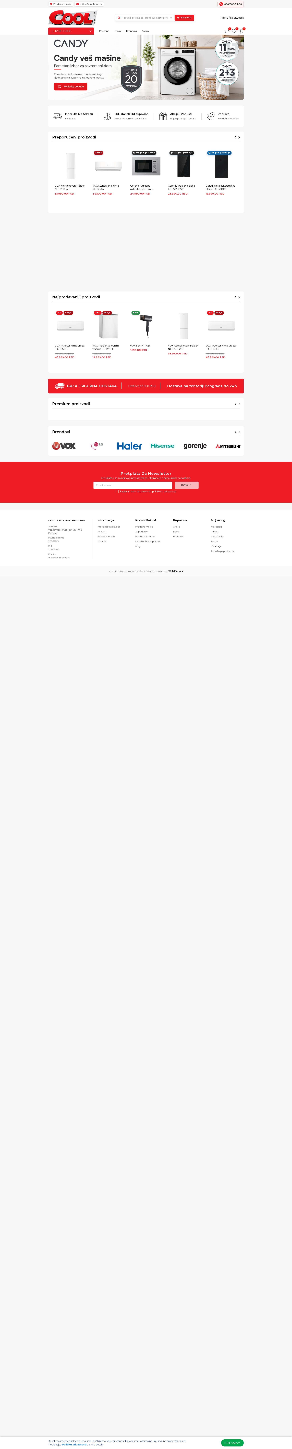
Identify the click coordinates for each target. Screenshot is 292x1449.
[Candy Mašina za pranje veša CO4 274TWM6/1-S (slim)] (185, 432)
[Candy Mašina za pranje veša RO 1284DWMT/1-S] (223, 432)
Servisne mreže (106, 595)
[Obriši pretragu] (171, 17)
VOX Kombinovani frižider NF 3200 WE (70, 187)
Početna (104, 31)
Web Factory (175, 630)
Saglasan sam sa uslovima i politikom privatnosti (148, 550)
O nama (102, 600)
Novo (117, 31)
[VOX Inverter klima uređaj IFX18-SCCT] (70, 326)
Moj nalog (216, 585)
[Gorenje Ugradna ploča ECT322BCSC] (184, 166)
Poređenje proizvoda (222, 610)
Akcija (145, 31)
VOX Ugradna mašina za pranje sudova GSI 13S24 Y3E (105, 454)
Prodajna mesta (144, 585)
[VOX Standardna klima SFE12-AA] (108, 166)
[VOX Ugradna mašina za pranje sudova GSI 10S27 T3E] (69, 432)
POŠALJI (186, 544)
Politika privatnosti (145, 595)
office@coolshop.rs (59, 616)
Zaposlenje (141, 590)
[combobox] (155, 17)
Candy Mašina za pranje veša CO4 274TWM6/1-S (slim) (185, 454)
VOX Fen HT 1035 (140, 345)
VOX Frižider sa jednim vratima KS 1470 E (105, 347)
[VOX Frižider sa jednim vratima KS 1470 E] (108, 326)
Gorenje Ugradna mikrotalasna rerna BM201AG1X (141, 187)
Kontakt (102, 590)
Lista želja (216, 605)
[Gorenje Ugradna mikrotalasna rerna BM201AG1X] (146, 166)
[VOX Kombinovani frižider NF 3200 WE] (70, 166)
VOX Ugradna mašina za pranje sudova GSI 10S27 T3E (67, 454)
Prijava (224, 17)
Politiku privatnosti (74, 1444)
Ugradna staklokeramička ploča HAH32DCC (220, 187)
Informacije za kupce (109, 585)
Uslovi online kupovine (147, 600)
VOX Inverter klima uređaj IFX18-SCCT (70, 347)
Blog (138, 605)
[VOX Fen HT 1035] (146, 326)
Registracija (237, 17)
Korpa (214, 600)
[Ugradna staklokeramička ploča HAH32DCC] (221, 166)
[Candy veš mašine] (146, 67)
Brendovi (131, 31)
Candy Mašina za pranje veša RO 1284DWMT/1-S (223, 454)
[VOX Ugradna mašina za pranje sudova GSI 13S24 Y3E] (107, 432)
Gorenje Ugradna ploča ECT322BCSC (181, 187)
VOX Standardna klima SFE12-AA (105, 187)
